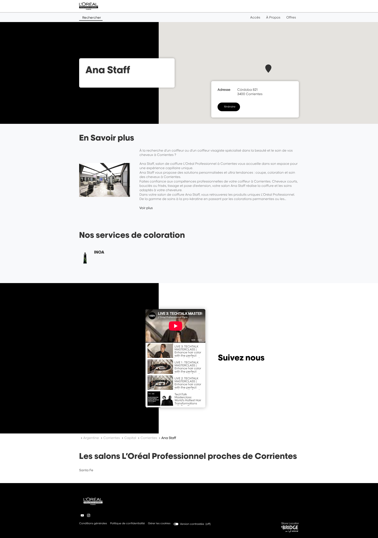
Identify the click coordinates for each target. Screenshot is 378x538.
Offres (291, 17)
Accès (255, 17)
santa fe (86, 470)
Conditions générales (93, 524)
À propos (273, 17)
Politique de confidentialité (127, 524)
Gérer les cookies (159, 523)
